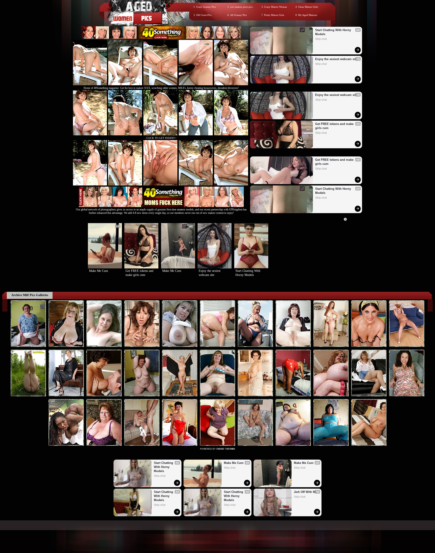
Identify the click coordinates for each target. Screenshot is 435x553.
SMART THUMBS (225, 449)
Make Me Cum (98, 271)
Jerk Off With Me (305, 492)
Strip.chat (321, 39)
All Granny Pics (238, 15)
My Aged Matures (307, 15)
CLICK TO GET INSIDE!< (161, 138)
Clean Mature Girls (308, 6)
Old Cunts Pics (203, 15)
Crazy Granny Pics (206, 6)
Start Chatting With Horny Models (333, 32)
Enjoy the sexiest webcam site (336, 59)
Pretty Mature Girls (274, 15)
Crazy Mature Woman (275, 6)
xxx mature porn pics (241, 6)
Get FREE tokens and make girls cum (334, 126)
